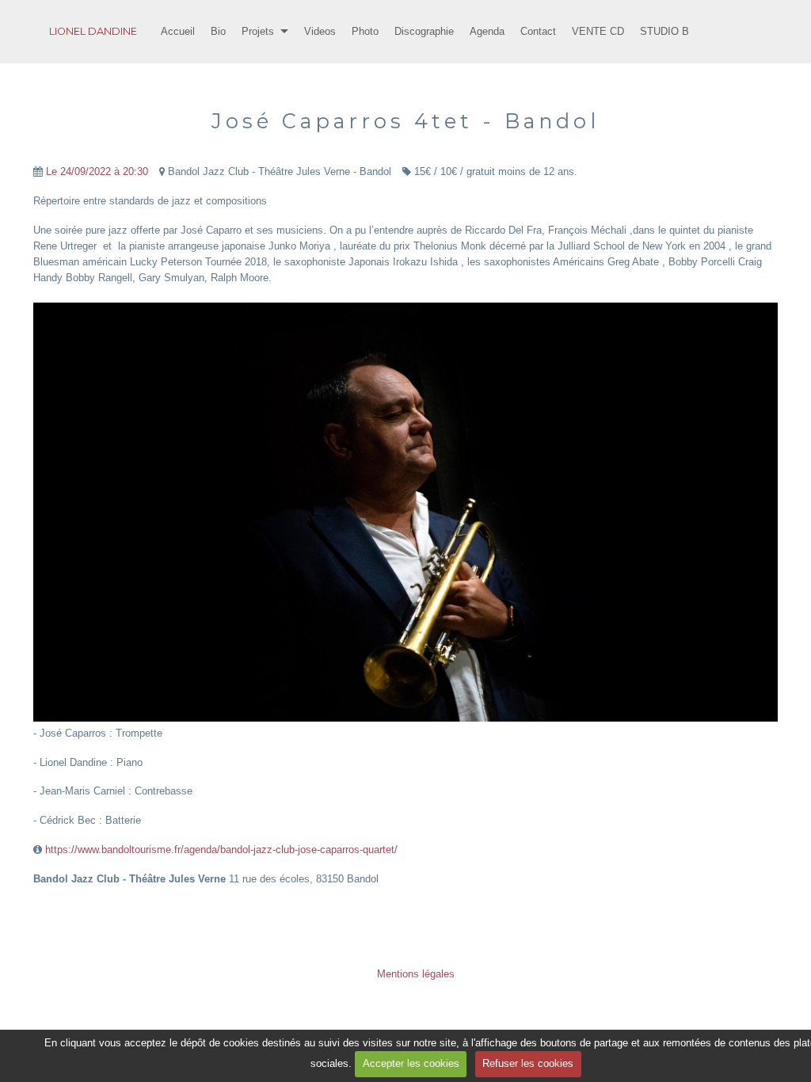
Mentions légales (416, 974)
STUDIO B (664, 31)
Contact (538, 31)
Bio (218, 31)
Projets (258, 31)
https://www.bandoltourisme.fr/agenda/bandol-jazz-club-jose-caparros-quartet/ (221, 849)
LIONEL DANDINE (93, 31)
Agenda (487, 31)
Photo (365, 31)
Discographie (424, 31)
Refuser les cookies (527, 1063)
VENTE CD (598, 31)
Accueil (178, 31)
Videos (320, 31)
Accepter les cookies (411, 1063)
